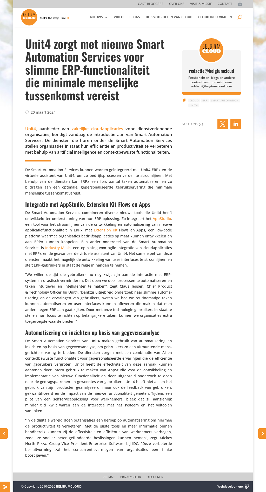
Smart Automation (224, 100)
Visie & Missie (201, 4)
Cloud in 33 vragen (215, 17)
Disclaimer (155, 477)
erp (204, 100)
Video (119, 17)
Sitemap (109, 477)
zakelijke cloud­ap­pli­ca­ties (97, 129)
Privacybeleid (130, 477)
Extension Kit (105, 230)
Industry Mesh (58, 247)
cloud (194, 100)
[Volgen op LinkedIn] (235, 124)
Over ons (176, 4)
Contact (225, 4)
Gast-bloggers (150, 4)
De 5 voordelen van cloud (169, 17)
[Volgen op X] (222, 124)
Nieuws (96, 17)
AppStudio (162, 218)
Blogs (134, 17)
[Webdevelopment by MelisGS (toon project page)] (247, 486)
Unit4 (30, 129)
